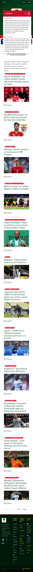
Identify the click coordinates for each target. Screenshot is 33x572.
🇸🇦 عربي (22, 553)
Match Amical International (17, 183)
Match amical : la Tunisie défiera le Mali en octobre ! (16, 189)
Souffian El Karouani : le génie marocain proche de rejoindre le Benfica (15, 117)
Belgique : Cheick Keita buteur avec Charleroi (15, 261)
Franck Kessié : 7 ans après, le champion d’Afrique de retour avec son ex (15, 444)
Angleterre (8, 366)
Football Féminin (14, 289)
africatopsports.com (26, 569)
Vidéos (21, 535)
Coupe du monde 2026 (19, 73)
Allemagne (8, 400)
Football (16, 112)
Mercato (13, 146)
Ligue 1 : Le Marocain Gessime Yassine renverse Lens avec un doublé (15, 334)
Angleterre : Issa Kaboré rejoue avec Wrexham (15, 370)
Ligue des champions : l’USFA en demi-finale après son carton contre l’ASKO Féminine (15, 295)
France (12, 327)
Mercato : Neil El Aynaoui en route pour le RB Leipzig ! (16, 152)
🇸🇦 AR (29, 2)
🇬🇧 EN (23, 2)
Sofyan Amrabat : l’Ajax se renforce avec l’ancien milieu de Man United (16, 225)
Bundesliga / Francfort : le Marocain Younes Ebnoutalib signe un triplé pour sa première (15, 407)
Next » (25, 509)
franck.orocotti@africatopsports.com (29, 529)
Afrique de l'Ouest (10, 437)
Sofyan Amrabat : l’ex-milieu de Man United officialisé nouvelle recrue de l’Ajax (16, 80)
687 (19, 509)
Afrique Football (9, 73)
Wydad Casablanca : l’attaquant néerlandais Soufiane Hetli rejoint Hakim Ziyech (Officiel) (15, 484)
